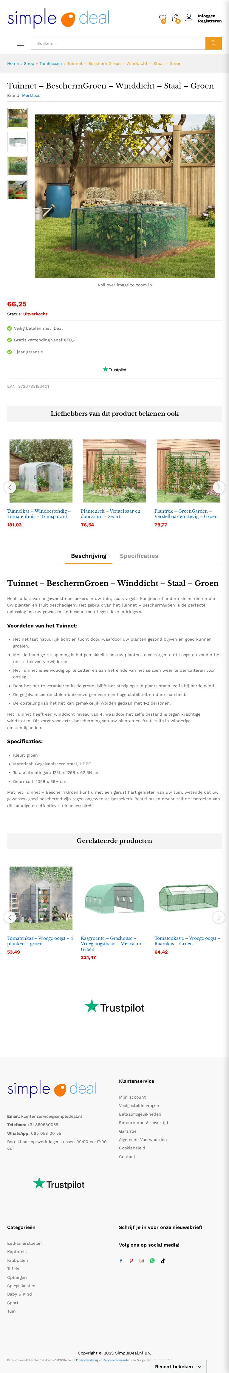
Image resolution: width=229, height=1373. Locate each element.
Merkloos (31, 95)
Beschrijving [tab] (88, 556)
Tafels (13, 1268)
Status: (14, 313)
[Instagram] (141, 1261)
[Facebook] (121, 1261)
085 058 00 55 (46, 1133)
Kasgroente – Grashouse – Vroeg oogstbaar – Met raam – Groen (113, 944)
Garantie (128, 1131)
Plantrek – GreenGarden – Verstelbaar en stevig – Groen (186, 513)
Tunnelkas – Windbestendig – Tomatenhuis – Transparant (39, 513)
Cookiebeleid (132, 1148)
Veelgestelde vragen (139, 1105)
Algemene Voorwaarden (143, 1139)
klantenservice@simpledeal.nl (51, 1116)
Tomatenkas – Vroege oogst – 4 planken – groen (40, 941)
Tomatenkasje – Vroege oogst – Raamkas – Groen (187, 941)
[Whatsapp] (152, 1261)
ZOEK (213, 43)
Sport (12, 1302)
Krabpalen (17, 1260)
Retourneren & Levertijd (143, 1122)
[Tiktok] (163, 1261)
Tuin (11, 1311)
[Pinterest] (131, 1261)
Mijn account (132, 1097)
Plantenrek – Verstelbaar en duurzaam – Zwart (110, 513)
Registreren (210, 21)
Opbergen (17, 1277)
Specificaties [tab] (139, 556)
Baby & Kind (19, 1294)
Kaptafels (17, 1251)
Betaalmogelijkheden (140, 1114)
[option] (17, 118)
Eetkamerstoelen (24, 1243)
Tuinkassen (50, 63)
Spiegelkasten (21, 1285)
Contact (127, 1156)
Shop (29, 63)
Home (13, 63)
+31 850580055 (42, 1124)
